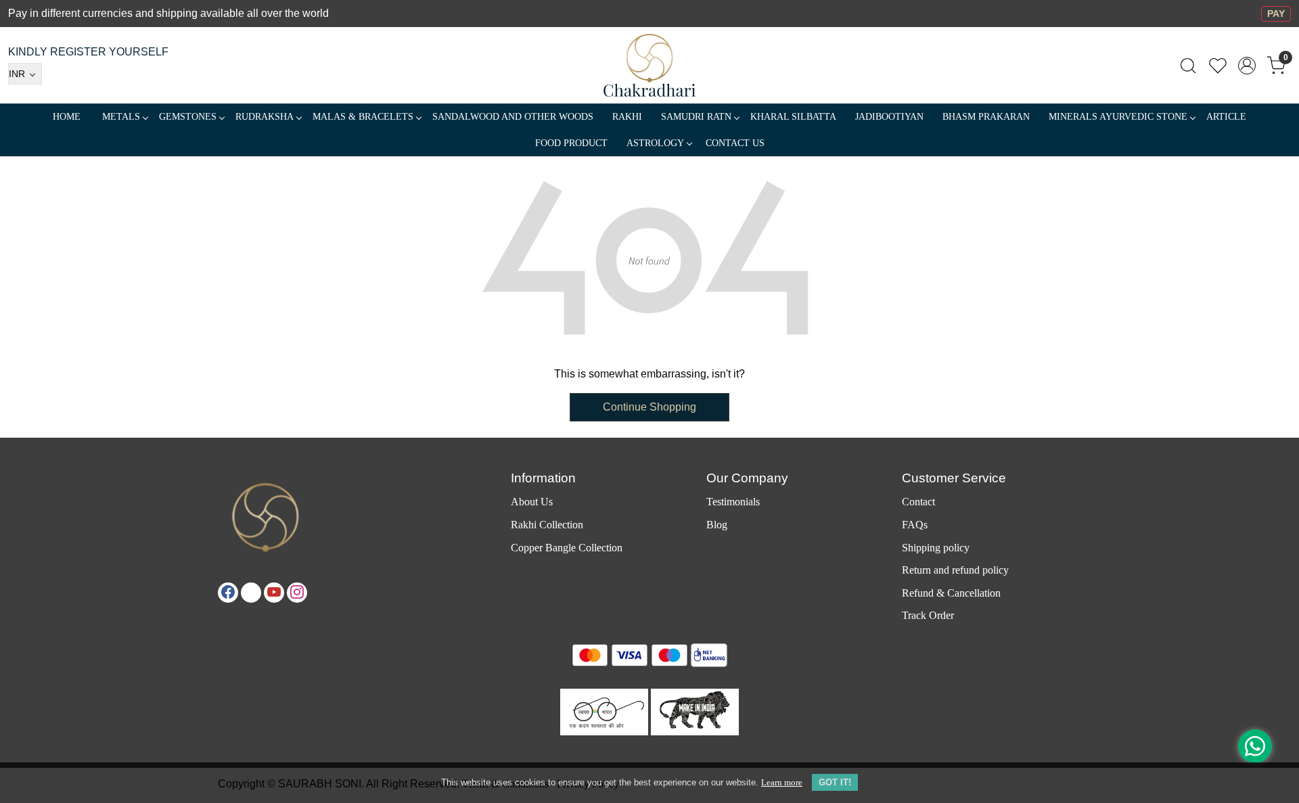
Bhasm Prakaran (986, 117)
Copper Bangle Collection (566, 547)
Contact (918, 501)
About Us (532, 501)
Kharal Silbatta (793, 117)
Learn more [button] (781, 782)
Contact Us (735, 143)
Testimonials (733, 501)
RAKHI (627, 117)
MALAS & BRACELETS (363, 117)
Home (67, 117)
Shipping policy (936, 547)
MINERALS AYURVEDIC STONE (1118, 117)
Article (1226, 117)
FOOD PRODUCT (571, 143)
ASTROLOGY (655, 143)
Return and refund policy (955, 570)
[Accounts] (1247, 65)
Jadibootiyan (889, 117)
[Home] (649, 65)
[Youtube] (274, 592)
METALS (121, 117)
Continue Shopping (649, 407)
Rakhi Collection (547, 524)
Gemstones (187, 117)
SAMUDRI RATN (696, 117)
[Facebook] (228, 592)
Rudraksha (264, 117)
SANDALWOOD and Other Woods (512, 117)
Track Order (928, 615)
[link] (1188, 65)
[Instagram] (297, 592)
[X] (251, 592)
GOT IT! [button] (835, 782)
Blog (716, 524)
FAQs (915, 524)
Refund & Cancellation (951, 593)
